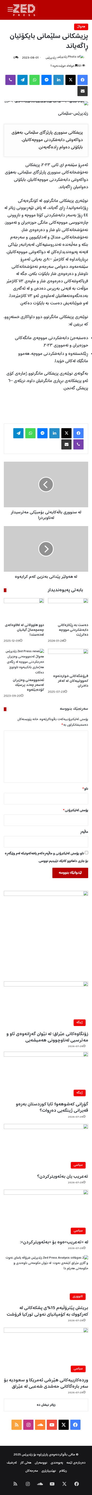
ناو (85, 789)
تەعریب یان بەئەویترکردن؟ (62, 1176)
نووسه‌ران (41, 1463)
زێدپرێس (50, 58)
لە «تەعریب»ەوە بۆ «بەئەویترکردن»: (54, 1242)
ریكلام (63, 1471)
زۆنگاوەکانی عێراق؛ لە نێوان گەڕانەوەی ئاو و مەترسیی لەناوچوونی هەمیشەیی (47, 1037)
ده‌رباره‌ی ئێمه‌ (76, 1463)
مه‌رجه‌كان (31, 1471)
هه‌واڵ (81, 26)
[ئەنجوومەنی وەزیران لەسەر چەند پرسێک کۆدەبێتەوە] (24, 662)
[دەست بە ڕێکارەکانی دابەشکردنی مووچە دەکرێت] (68, 609)
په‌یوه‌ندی (57, 1463)
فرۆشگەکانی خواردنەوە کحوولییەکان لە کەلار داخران (70, 681)
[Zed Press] (25, 10)
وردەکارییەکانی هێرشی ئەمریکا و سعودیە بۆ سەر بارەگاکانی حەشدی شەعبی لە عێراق (46, 1383)
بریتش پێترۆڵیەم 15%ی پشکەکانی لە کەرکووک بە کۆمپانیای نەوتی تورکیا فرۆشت (47, 1311)
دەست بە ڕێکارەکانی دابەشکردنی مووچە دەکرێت (73, 630)
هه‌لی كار (25, 1463)
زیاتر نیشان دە (46, 1405)
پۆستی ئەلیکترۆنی (75, 810)
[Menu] (10, 12)
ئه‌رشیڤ (12, 1463)
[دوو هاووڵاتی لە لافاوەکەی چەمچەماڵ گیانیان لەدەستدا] (24, 609)
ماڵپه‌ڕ (84, 832)
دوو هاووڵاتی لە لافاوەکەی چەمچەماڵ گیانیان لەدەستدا (24, 630)
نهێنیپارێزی (48, 1471)
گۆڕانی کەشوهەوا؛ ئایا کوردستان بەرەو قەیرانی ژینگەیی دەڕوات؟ (52, 1107)
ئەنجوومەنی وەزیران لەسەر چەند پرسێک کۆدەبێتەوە (28, 685)
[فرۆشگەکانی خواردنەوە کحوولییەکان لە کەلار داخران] (68, 660)
